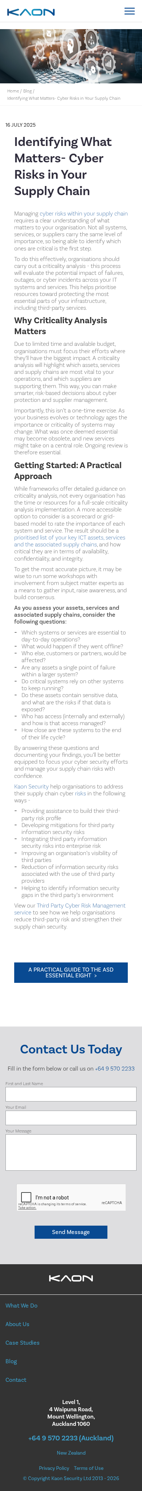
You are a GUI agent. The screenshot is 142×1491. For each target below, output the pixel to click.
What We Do (21, 1305)
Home (13, 91)
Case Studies (22, 1342)
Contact (15, 1380)
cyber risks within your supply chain (84, 213)
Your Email (15, 1107)
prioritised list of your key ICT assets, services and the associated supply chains (69, 541)
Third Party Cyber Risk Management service (70, 909)
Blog (27, 91)
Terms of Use (88, 1468)
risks (80, 793)
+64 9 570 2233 (115, 1068)
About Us (17, 1324)
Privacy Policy (54, 1468)
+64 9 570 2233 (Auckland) (71, 1438)
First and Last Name (24, 1084)
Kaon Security (31, 786)
